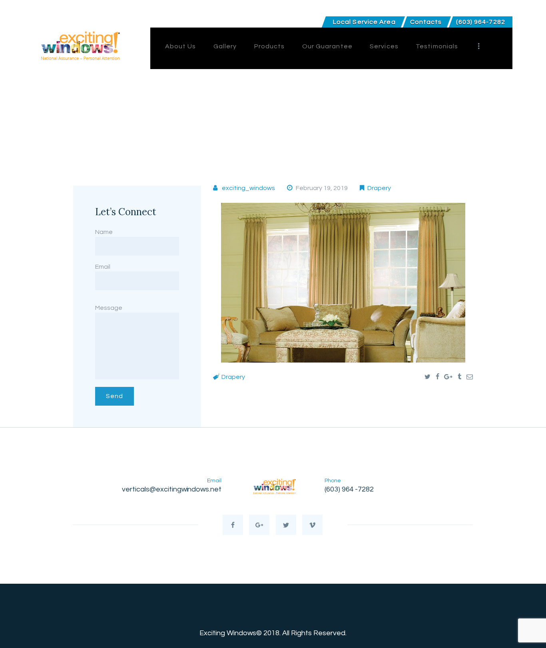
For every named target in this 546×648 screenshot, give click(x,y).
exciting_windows (248, 188)
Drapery (379, 188)
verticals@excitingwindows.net (171, 489)
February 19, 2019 (322, 188)
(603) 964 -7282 (349, 489)
